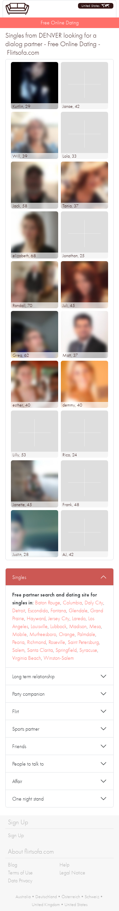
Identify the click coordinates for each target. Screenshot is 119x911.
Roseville (57, 642)
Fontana (58, 610)
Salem (18, 650)
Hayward (36, 618)
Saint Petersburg (83, 642)
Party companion (28, 693)
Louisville (39, 626)
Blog (12, 864)
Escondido (38, 610)
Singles (19, 577)
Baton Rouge (47, 602)
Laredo (79, 618)
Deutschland (46, 896)
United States (76, 904)
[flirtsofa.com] (17, 9)
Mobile (19, 634)
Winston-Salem (59, 657)
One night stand (28, 798)
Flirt (15, 711)
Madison (78, 626)
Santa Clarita (40, 650)
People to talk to (28, 763)
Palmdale (86, 634)
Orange (67, 634)
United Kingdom (46, 904)
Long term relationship (33, 676)
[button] (95, 6)
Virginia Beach (26, 657)
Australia (23, 896)
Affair (17, 781)
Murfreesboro (42, 634)
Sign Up (16, 835)
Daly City (94, 602)
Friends (19, 746)
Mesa (95, 626)
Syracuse (88, 650)
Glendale (78, 610)
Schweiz (92, 896)
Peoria (18, 642)
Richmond (36, 642)
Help (64, 864)
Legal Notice (72, 872)
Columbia (72, 602)
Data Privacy (20, 880)
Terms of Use (20, 872)
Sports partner (25, 728)
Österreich (70, 896)
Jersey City (58, 618)
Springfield (66, 650)
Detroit (18, 610)
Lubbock (58, 626)
